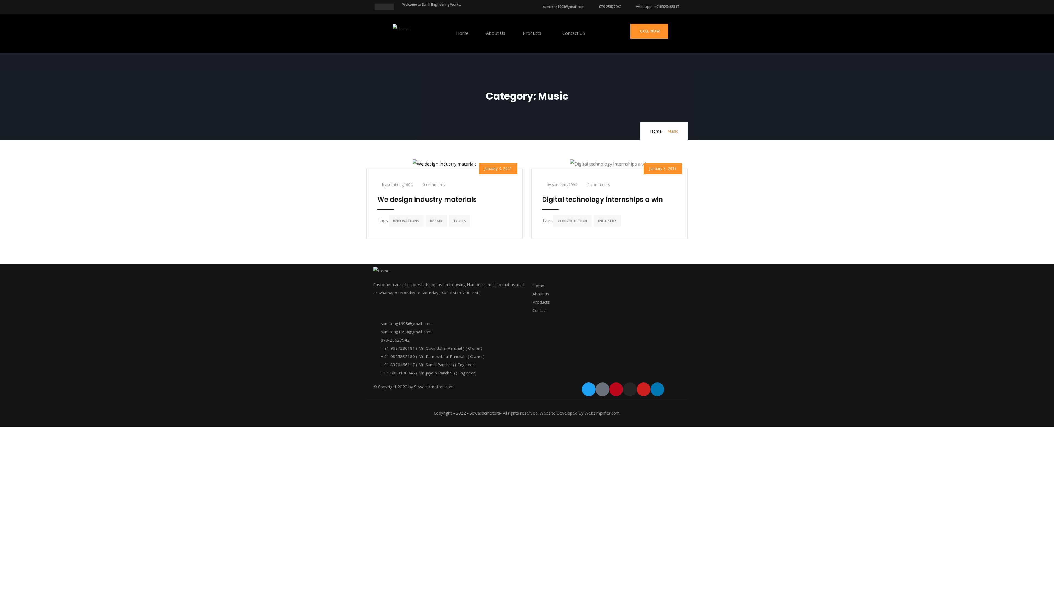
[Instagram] (630, 389)
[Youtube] (644, 389)
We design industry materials (427, 199)
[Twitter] (589, 389)
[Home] (401, 28)
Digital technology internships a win (602, 199)
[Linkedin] (657, 389)
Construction (572, 221)
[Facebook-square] (602, 389)
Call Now (649, 31)
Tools (459, 221)
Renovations (406, 221)
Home (656, 131)
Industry (607, 221)
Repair (436, 221)
